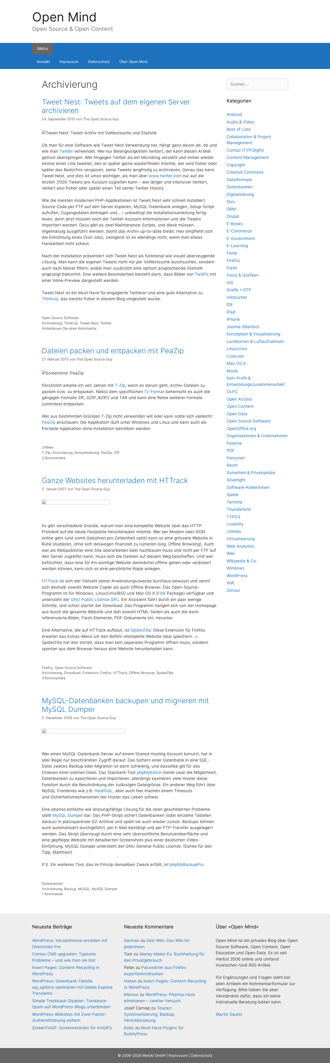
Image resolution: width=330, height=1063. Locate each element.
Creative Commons (245, 172)
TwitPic (202, 274)
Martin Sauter (229, 1014)
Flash (232, 268)
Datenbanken (52, 883)
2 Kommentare (53, 458)
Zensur (233, 590)
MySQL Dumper (67, 815)
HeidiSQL (103, 790)
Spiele (232, 494)
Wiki (231, 553)
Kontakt (43, 61)
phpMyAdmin (149, 772)
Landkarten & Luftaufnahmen (255, 341)
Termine (234, 502)
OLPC (232, 391)
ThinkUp (50, 298)
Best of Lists (239, 129)
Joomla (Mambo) (243, 326)
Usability (235, 524)
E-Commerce (239, 231)
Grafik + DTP (239, 289)
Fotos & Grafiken (243, 275)
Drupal (233, 216)
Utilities (48, 447)
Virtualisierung (241, 538)
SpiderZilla (140, 630)
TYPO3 (233, 516)
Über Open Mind (133, 61)
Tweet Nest (89, 323)
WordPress (237, 575)
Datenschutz (99, 61)
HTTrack (50, 581)
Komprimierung (87, 452)
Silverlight (236, 479)
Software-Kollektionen (248, 487)
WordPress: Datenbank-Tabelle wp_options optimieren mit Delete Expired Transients (72, 987)
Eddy (129, 1027)
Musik (232, 370)
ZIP (116, 452)
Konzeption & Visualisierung (253, 334)
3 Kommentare (53, 678)
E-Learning (237, 245)
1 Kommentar (52, 894)
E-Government (241, 238)
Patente (234, 443)
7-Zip (120, 385)
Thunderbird (239, 509)
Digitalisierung (240, 194)
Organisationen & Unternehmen (257, 435)
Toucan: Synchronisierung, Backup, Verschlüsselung (149, 1014)
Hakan (130, 981)
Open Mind (64, 17)
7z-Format (154, 391)
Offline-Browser (141, 673)
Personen (236, 458)
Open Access (239, 399)
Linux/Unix (237, 348)
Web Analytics (240, 546)
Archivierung (52, 323)
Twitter (66, 151)
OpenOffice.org (241, 428)
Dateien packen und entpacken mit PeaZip (113, 350)
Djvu (231, 201)
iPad (231, 312)
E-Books (235, 223)
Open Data (237, 413)
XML (231, 582)
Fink (161, 593)
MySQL (84, 889)
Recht (232, 465)
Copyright (236, 165)
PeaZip (48, 422)
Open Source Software (60, 318)
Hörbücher (237, 297)
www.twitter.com (165, 175)
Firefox (47, 668)
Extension (90, 673)
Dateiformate (239, 179)
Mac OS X (236, 363)
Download (72, 673)
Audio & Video (240, 122)
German (131, 940)
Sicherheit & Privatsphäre (251, 472)
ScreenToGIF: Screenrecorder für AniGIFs (72, 1027)
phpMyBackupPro (187, 864)
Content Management (248, 157)
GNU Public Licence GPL (95, 599)
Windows (235, 568)
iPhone (233, 319)
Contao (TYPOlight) (245, 150)
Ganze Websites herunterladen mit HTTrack (115, 480)
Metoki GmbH (153, 1055)
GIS (230, 282)
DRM (231, 209)
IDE (230, 304)
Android (234, 114)
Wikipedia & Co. (242, 561)
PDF (231, 450)
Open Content (240, 406)
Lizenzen (235, 356)
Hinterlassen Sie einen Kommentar (69, 328)
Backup (70, 889)
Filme (232, 253)
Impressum (69, 61)
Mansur (131, 994)
